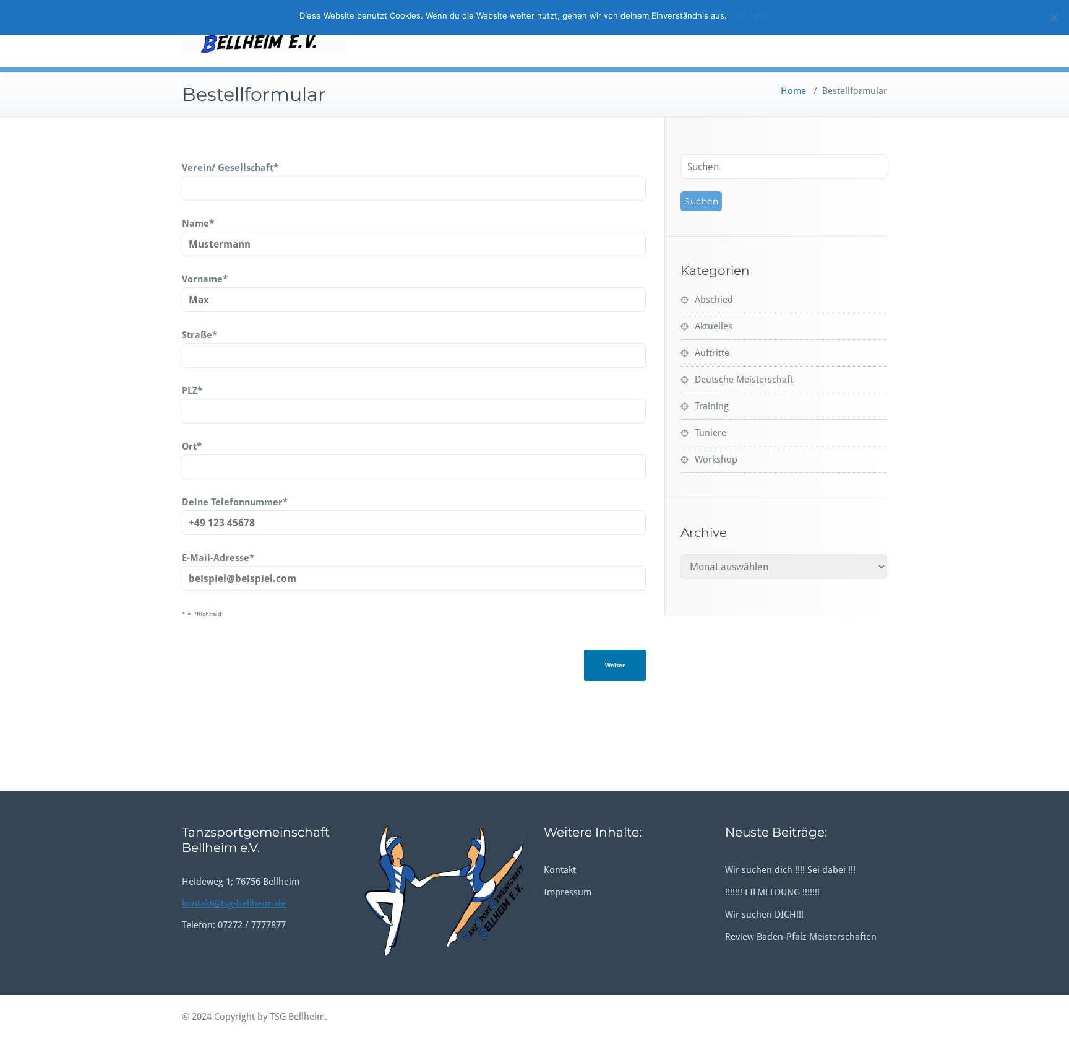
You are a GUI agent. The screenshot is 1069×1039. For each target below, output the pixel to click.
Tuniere (710, 432)
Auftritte (712, 353)
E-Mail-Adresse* (218, 557)
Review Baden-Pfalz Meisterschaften (801, 936)
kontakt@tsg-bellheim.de (234, 903)
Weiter (615, 665)
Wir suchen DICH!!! (764, 914)
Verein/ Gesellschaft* (230, 167)
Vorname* (205, 279)
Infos (760, 15)
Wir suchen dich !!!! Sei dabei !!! (790, 870)
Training (712, 406)
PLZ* (192, 390)
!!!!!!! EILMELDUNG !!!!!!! (772, 892)
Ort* (192, 446)
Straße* (199, 335)
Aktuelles (713, 326)
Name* (198, 223)
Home (793, 91)
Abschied (714, 299)
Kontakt (560, 870)
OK (738, 15)
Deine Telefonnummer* (235, 502)
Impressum (567, 892)
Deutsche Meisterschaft (744, 379)
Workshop (716, 459)
